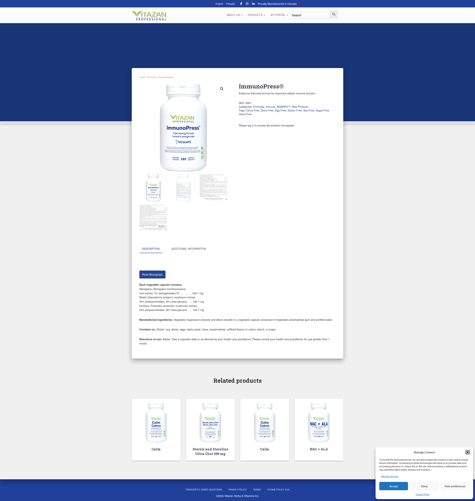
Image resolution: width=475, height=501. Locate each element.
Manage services (389, 476)
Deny (424, 486)
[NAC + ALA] (319, 422)
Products (255, 15)
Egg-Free (280, 110)
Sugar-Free (322, 110)
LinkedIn (253, 4)
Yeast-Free (245, 114)
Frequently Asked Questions (204, 489)
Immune (270, 106)
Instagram (247, 4)
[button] (467, 452)
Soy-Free (308, 110)
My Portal (278, 15)
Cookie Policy (423, 494)
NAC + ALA (319, 449)
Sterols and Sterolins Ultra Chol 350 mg (210, 451)
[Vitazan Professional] (149, 15)
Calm (156, 449)
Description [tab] (151, 249)
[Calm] (156, 422)
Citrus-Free (252, 110)
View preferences (455, 486)
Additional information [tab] (188, 249)
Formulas (151, 77)
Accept (393, 486)
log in (251, 125)
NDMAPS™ (283, 106)
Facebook (241, 4)
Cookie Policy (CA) (278, 489)
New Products (300, 106)
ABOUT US (233, 15)
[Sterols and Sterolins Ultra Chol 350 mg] (210, 422)
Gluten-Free (295, 110)
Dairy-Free (267, 110)
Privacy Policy (237, 489)
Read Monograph (152, 274)
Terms (257, 489)
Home (142, 77)
